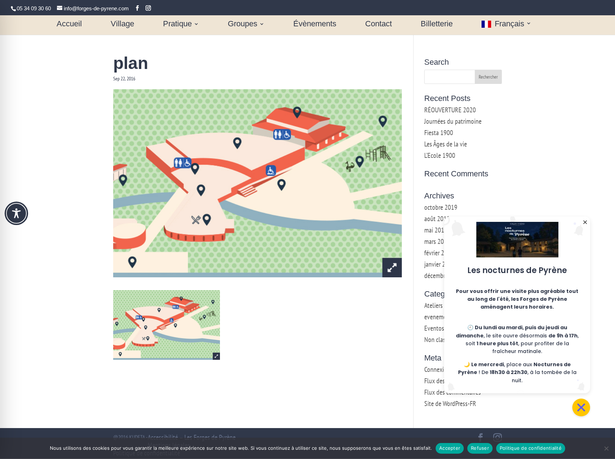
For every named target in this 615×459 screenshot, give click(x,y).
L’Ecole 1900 (439, 155)
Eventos (434, 328)
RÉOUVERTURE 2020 (450, 109)
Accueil (69, 24)
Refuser (480, 448)
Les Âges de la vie (445, 144)
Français (509, 24)
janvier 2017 (439, 264)
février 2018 (439, 252)
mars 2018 (437, 241)
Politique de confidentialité (531, 448)
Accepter (449, 448)
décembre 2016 (443, 275)
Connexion (437, 369)
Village (122, 24)
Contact (378, 24)
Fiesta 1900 (438, 132)
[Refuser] (606, 448)
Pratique (177, 24)
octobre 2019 (440, 207)
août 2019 (437, 218)
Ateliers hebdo (442, 305)
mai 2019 (435, 230)
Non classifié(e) (443, 339)
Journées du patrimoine (453, 121)
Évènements (314, 24)
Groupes (242, 24)
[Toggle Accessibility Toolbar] (16, 213)
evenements (439, 316)
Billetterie (437, 24)
